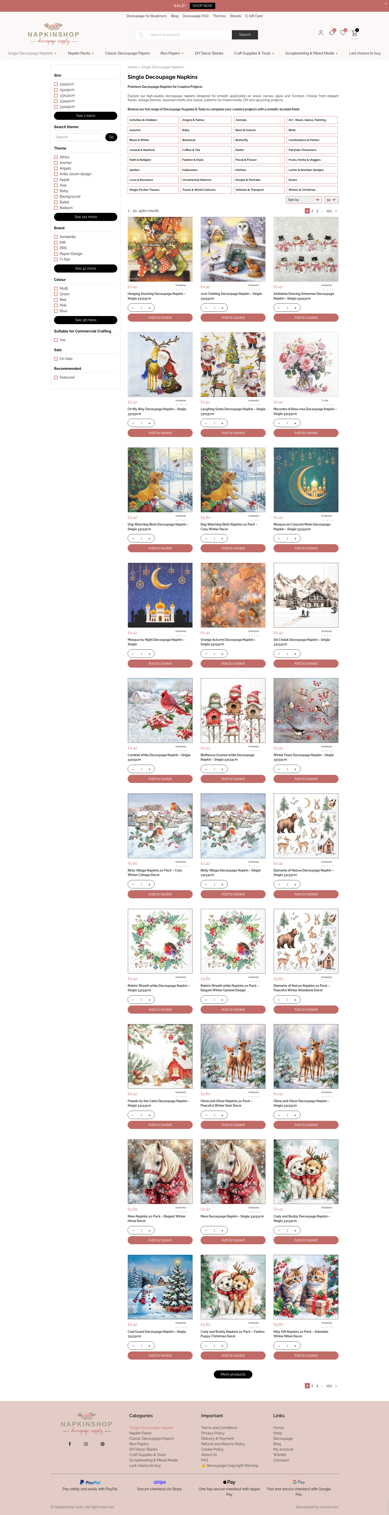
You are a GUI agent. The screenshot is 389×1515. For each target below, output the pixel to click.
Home (132, 67)
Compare (281, 1460)
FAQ (204, 1460)
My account (283, 1449)
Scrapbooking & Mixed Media (309, 53)
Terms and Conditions (219, 1427)
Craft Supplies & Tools (252, 53)
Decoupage (283, 1438)
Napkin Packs (79, 53)
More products (233, 1374)
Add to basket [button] (160, 317)
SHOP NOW (202, 6)
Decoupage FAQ (195, 16)
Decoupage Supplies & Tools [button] (184, 109)
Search (245, 34)
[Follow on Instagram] (86, 1444)
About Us (209, 1454)
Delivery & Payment (217, 1438)
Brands (235, 16)
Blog (174, 16)
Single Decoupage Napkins (30, 53)
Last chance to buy (365, 53)
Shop (277, 1433)
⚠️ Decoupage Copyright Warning (229, 1465)
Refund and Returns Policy (223, 1444)
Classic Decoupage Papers (127, 53)
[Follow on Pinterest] (102, 1444)
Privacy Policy (213, 1433)
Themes (219, 16)
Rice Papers (170, 53)
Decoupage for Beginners (147, 16)
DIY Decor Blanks (209, 53)
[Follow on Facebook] (69, 1444)
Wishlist (279, 1454)
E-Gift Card (254, 16)
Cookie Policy (212, 1449)
